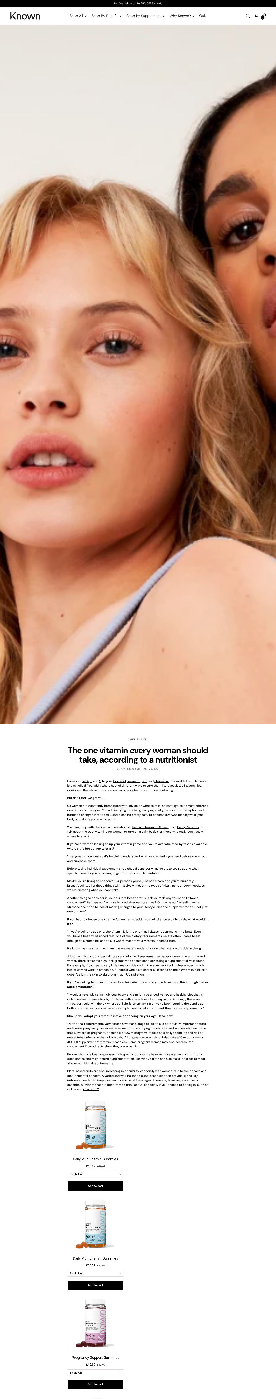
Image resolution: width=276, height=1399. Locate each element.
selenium (133, 781)
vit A (85, 781)
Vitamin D (118, 932)
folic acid (119, 781)
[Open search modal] (248, 16)
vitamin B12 (91, 1089)
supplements (138, 739)
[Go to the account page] (256, 16)
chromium (161, 781)
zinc (144, 781)
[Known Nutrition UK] (25, 16)
